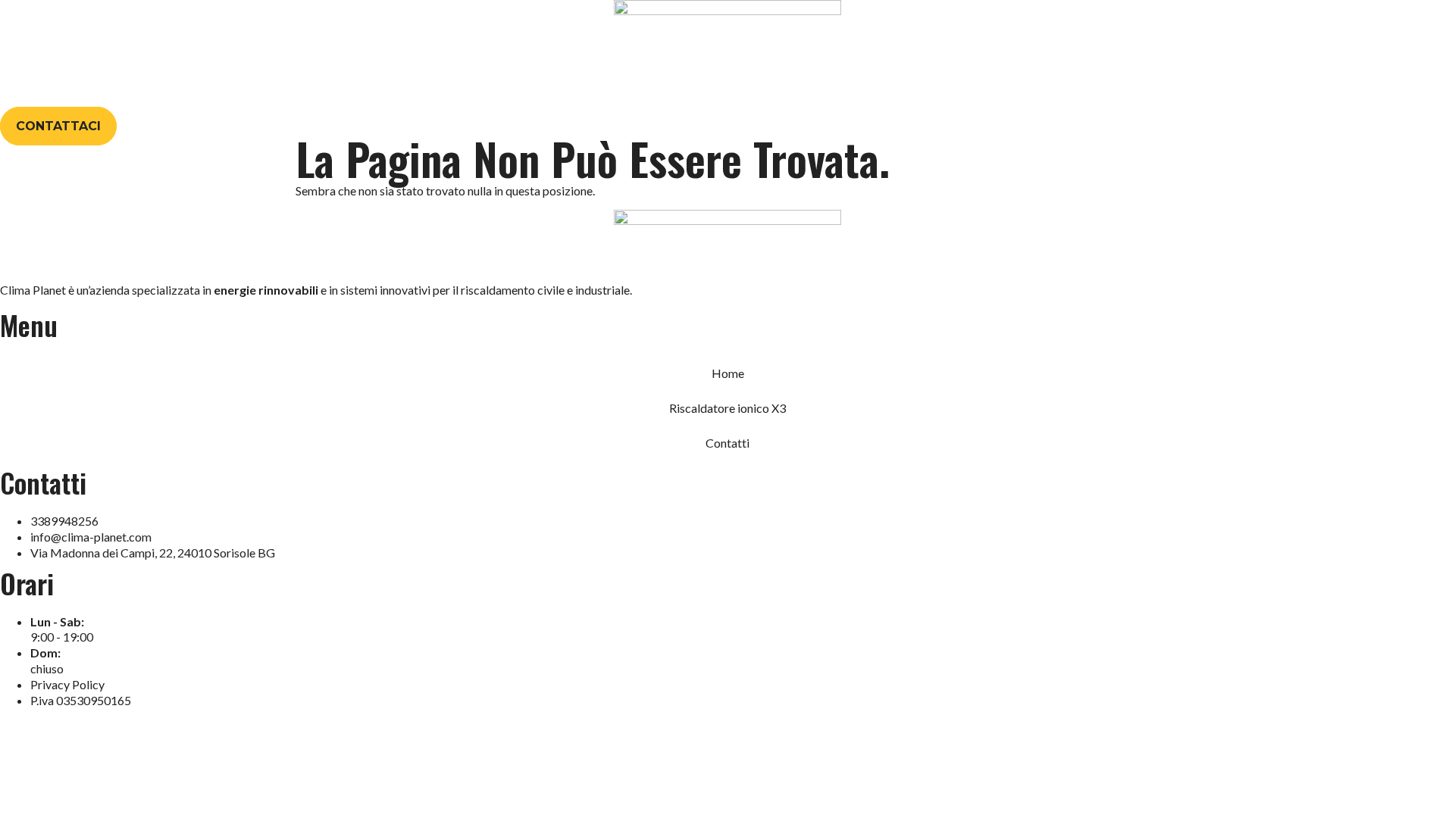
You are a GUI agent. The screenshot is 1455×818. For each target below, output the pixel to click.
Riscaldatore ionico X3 (717, 88)
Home (606, 88)
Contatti (839, 88)
